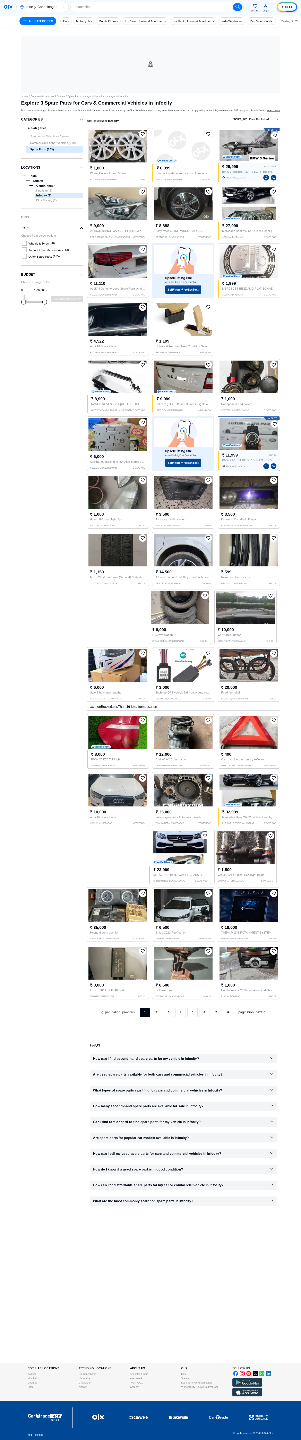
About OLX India (139, 1374)
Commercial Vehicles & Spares (48, 96)
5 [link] (192, 1012)
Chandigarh (85, 1382)
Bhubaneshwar (87, 1374)
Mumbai (32, 1378)
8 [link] (228, 1012)
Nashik (83, 1387)
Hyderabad (85, 1378)
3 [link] (169, 1012)
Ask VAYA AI (136, 1378)
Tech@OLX (136, 1382)
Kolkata (32, 1374)
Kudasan (44, 190)
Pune (31, 1387)
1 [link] (145, 1012)
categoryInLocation (94, 96)
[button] (63, 7)
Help (184, 1374)
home (25, 96)
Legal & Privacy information (196, 1382)
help (30, 1434)
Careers (134, 1387)
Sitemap (185, 1378)
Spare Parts (74, 96)
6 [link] (204, 1012)
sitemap (39, 1434)
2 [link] (157, 1012)
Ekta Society (46, 200)
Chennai (32, 1382)
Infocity (43, 195)
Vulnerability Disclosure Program (199, 1387)
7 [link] (216, 1012)
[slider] (23, 302)
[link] (252, 1012)
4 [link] (180, 1012)
